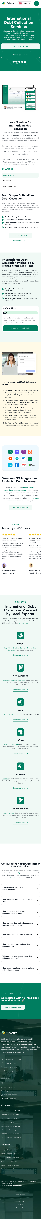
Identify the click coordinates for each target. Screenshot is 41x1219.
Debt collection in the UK (10, 1126)
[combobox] (24, 3)
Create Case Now (20, 235)
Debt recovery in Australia (11, 1137)
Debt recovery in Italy (9, 1118)
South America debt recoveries (13, 1169)
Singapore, (15, 714)
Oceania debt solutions (10, 1165)
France (29, 648)
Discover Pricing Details (20, 328)
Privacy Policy (20, 1198)
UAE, (21, 714)
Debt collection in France (10, 1122)
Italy (5, 648)
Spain (35, 648)
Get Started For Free (20, 46)
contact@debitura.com (21, 873)
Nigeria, (16, 744)
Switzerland (12, 650)
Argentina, (11, 813)
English (25, 3)
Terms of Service (20, 1194)
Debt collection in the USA (11, 1111)
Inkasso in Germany (8, 1130)
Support (20, 1204)
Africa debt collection (9, 1161)
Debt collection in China (10, 1114)
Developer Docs (20, 1207)
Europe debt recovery (9, 1150)
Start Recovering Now (13, 1007)
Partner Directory (20, 1201)
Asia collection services (10, 1157)
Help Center (13, 877)
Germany (23, 648)
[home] (8, 3)
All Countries (23, 623)
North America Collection (10, 1153)
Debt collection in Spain (10, 1134)
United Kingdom (13, 648)
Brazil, (5, 813)
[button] (36, 3)
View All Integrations (20, 507)
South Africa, (8, 744)
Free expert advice (20, 55)
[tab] (20, 175)
